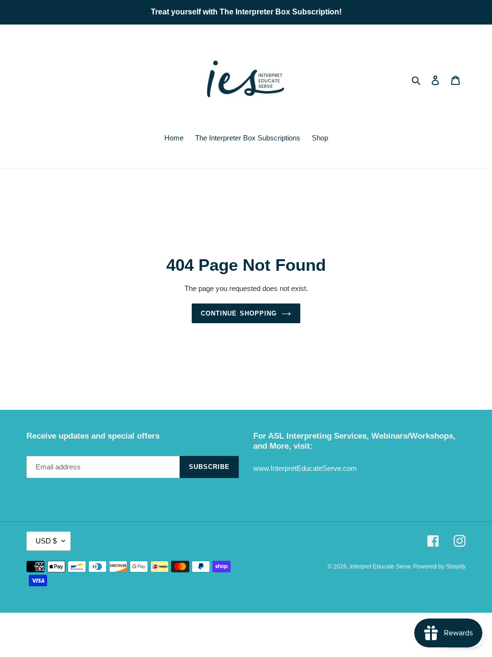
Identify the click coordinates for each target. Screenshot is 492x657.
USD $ (46, 541)
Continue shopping (239, 313)
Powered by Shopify (439, 566)
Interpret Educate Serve (380, 566)
